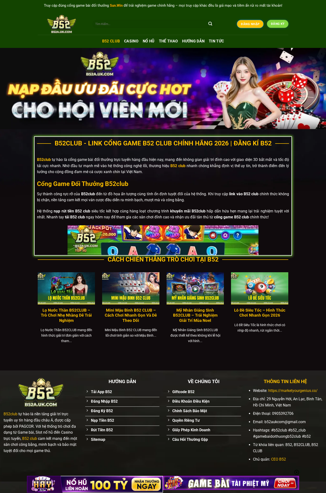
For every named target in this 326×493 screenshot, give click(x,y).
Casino (131, 41)
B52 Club (111, 41)
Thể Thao (168, 41)
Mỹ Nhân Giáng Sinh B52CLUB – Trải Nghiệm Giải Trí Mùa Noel (195, 315)
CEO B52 (278, 459)
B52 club (29, 438)
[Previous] (12, 88)
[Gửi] (210, 24)
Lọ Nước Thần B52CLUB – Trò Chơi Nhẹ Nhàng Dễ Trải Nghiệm (66, 315)
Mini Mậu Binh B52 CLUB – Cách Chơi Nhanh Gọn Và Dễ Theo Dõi (131, 315)
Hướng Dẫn (193, 41)
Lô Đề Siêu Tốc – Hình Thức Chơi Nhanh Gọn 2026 (259, 313)
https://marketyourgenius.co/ (293, 390)
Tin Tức (216, 41)
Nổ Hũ (149, 41)
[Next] (313, 88)
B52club (10, 414)
